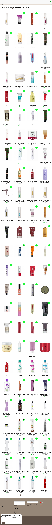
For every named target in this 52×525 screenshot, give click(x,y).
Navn (2, 517)
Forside (15, 510)
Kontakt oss (15, 513)
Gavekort (15, 512)
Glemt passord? (24, 505)
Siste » (31, 495)
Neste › (28, 495)
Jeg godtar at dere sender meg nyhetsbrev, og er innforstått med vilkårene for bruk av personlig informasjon (32, 504)
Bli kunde (15, 511)
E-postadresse (14, 517)
